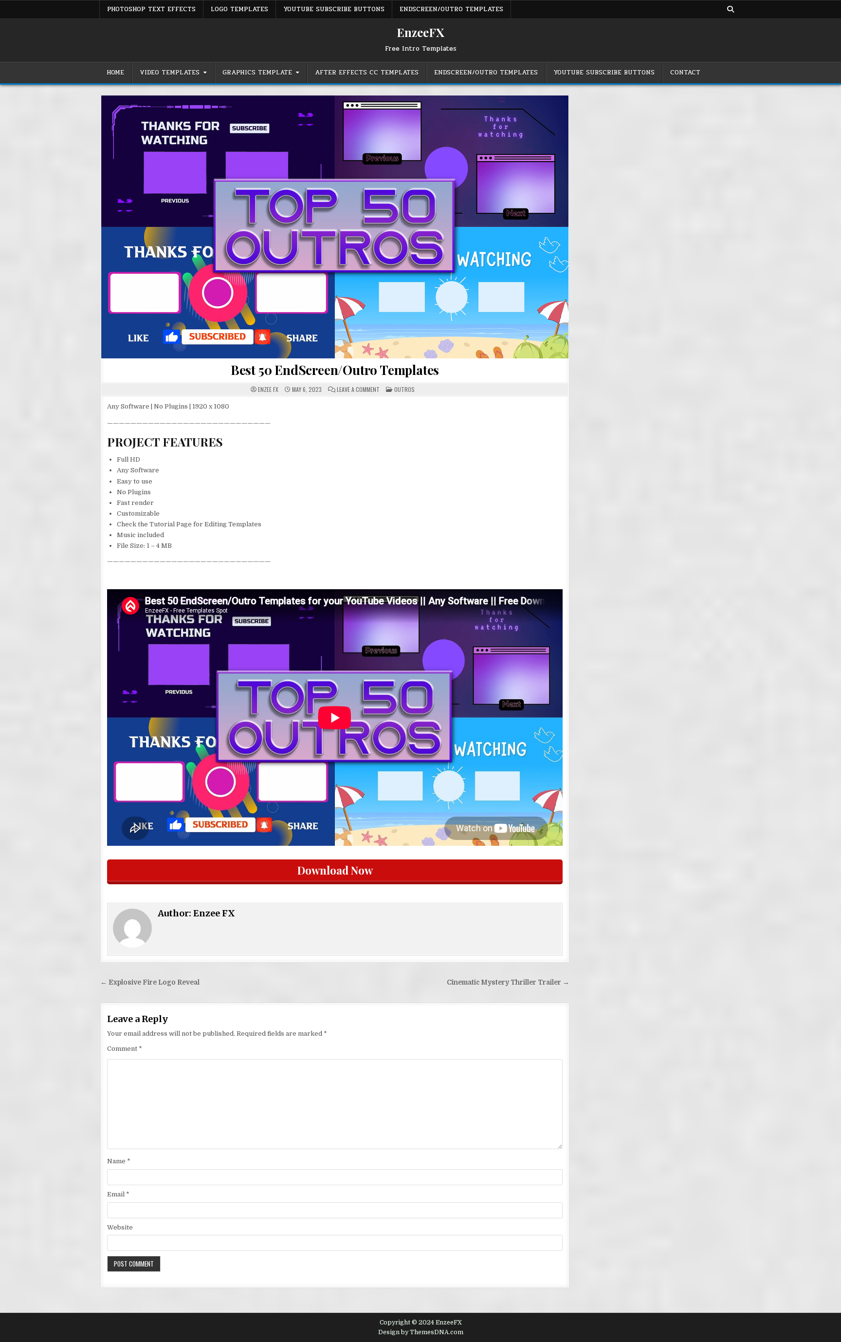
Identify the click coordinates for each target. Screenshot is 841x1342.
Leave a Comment (358, 389)
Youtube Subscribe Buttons (333, 9)
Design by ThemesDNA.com (420, 1332)
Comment (124, 1048)
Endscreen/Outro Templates (451, 9)
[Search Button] (730, 9)
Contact (685, 72)
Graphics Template (257, 72)
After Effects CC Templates (367, 72)
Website (120, 1227)
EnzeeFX (420, 32)
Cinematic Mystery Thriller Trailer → (508, 982)
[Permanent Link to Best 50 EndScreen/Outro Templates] (334, 226)
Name (118, 1161)
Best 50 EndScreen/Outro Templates (335, 369)
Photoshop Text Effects (151, 9)
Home (115, 72)
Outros (404, 389)
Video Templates (170, 72)
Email (118, 1194)
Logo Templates (239, 9)
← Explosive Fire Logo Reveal (150, 982)
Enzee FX (268, 389)
